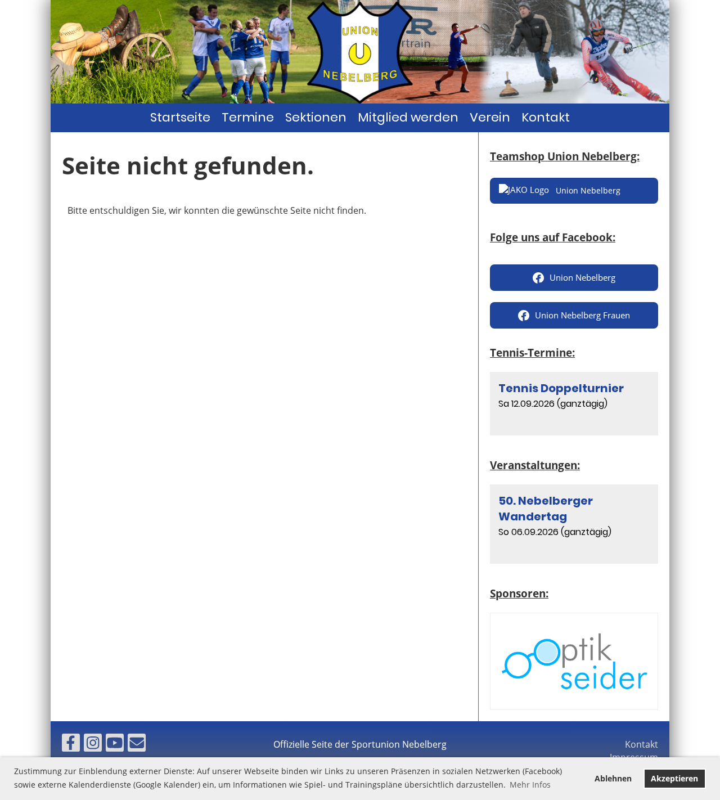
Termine (248, 117)
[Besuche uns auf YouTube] (115, 744)
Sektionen (315, 117)
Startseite (180, 117)
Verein (490, 117)
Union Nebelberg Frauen (582, 315)
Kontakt (545, 117)
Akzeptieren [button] (674, 778)
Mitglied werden (408, 117)
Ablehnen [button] (613, 778)
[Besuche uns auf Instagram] (93, 744)
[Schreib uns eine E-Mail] (137, 744)
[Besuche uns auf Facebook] (71, 744)
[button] (574, 403)
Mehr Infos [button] (530, 784)
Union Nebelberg (582, 277)
